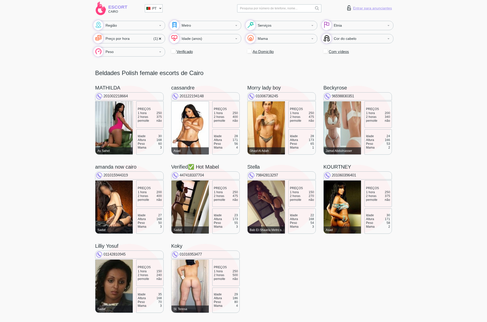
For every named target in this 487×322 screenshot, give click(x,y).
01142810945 (114, 254)
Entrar (372, 8)
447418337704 (192, 175)
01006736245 (267, 96)
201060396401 (344, 175)
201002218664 (115, 96)
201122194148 (192, 96)
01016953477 (191, 254)
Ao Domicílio (263, 51)
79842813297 (267, 175)
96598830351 (343, 96)
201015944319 (115, 175)
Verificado (185, 51)
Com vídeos (339, 51)
